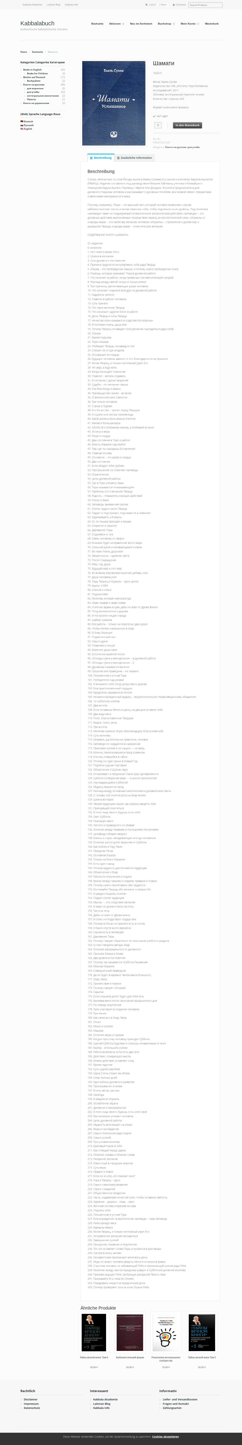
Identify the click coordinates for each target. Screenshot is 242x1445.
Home (23, 51)
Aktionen (115, 23)
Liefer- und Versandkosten (180, 1399)
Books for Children (37, 73)
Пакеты (31, 99)
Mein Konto (188, 23)
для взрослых (35, 88)
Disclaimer (30, 1399)
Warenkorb (212, 23)
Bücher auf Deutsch (34, 77)
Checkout (181, 4)
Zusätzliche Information (136, 157)
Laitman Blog (53, 4)
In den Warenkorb (187, 125)
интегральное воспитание (43, 95)
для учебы (194, 147)
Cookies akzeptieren (165, 1436)
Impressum (31, 1404)
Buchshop (164, 23)
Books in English (32, 69)
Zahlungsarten (172, 1408)
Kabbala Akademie (32, 4)
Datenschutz (32, 1408)
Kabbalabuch (37, 23)
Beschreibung (103, 157)
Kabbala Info (71, 4)
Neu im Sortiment (141, 23)
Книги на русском (175, 147)
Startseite (97, 23)
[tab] (100, 157)
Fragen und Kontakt (176, 1404)
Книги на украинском (36, 103)
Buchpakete (33, 80)
